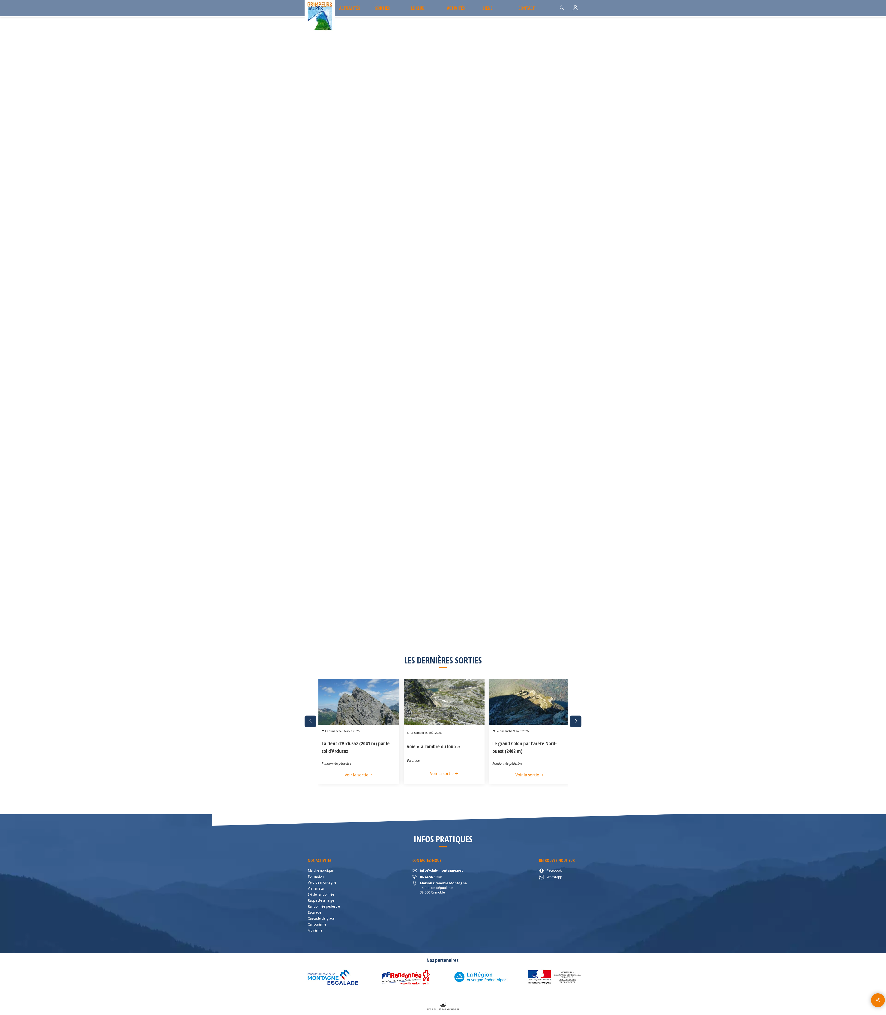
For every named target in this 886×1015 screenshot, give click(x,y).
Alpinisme (315, 930)
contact (526, 8)
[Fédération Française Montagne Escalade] (332, 977)
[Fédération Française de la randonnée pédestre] (406, 977)
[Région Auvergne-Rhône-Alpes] (480, 977)
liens (488, 8)
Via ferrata (316, 888)
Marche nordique (321, 870)
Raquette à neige (321, 900)
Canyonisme (317, 924)
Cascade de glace (321, 918)
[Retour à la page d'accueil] (320, 16)
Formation (316, 876)
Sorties (382, 8)
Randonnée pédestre (324, 906)
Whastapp (554, 877)
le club (417, 8)
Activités (456, 8)
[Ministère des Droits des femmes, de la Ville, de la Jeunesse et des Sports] (553, 977)
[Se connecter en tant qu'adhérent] (575, 8)
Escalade (314, 912)
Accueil (313, 134)
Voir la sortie (357, 775)
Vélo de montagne (322, 882)
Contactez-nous (539, 284)
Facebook (554, 870)
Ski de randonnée (321, 894)
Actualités (349, 8)
